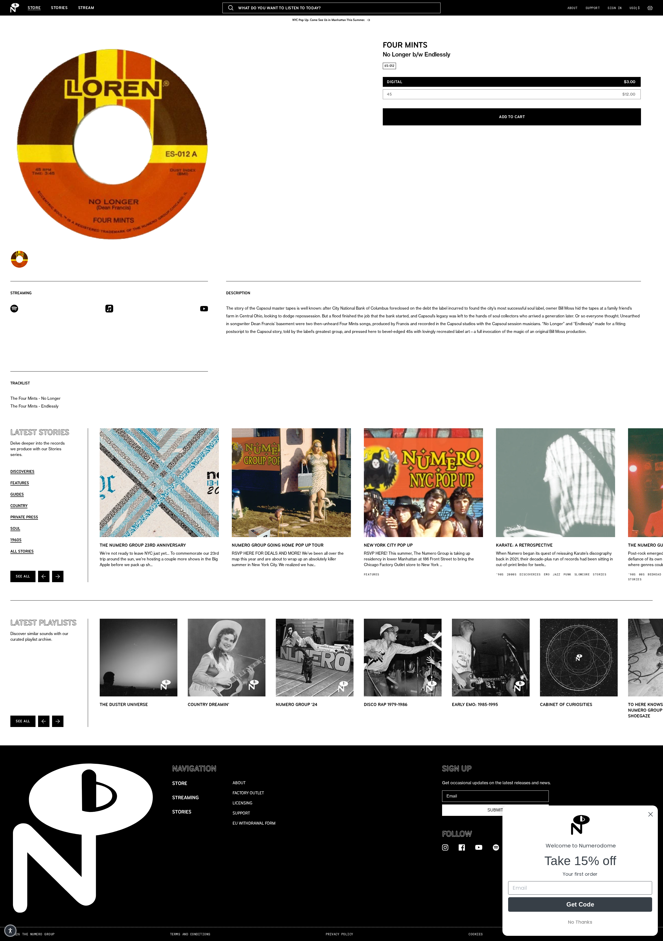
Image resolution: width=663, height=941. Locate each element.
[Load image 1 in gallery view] (19, 259)
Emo (547, 574)
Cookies (476, 934)
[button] (650, 9)
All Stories (22, 551)
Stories (59, 7)
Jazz (556, 574)
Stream (86, 7)
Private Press (24, 517)
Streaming (185, 797)
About (572, 8)
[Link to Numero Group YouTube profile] (478, 847)
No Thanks (580, 922)
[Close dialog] (650, 814)
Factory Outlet (248, 793)
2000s (511, 574)
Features (19, 482)
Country (18, 505)
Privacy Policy (339, 934)
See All (23, 576)
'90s (500, 574)
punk (567, 574)
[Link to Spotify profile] (14, 308)
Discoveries (22, 471)
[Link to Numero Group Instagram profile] (445, 847)
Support (593, 8)
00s (642, 574)
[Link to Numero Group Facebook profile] (462, 847)
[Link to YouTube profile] (204, 308)
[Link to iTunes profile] (109, 308)
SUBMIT (495, 810)
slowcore (582, 574)
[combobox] (331, 8)
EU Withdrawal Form (254, 823)
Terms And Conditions (190, 934)
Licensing (243, 803)
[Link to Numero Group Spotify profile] (496, 847)
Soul (15, 528)
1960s (15, 539)
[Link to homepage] (14, 7)
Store (34, 7)
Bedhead (654, 574)
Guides (17, 494)
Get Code (580, 904)
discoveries (530, 574)
